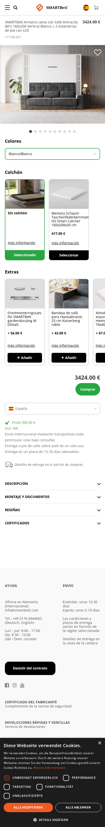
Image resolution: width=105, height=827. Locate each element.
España (21, 408)
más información (21, 242)
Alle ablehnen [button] (78, 807)
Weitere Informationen (49, 768)
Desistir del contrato (30, 668)
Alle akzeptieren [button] (28, 807)
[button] (52, 819)
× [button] (99, 743)
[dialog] (52, 782)
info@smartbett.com (21, 610)
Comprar (87, 389)
